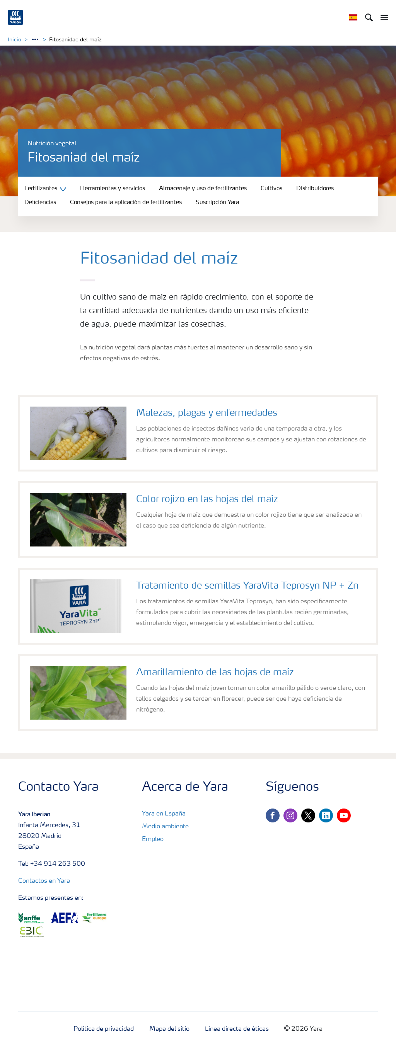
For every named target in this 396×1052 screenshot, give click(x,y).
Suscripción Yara (217, 203)
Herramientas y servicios (112, 189)
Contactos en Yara (44, 881)
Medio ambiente (165, 827)
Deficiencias (40, 203)
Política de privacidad (103, 1029)
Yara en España (164, 814)
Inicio (14, 40)
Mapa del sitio (169, 1029)
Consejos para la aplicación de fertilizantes (126, 203)
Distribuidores (315, 189)
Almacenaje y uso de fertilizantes (203, 189)
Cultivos (271, 189)
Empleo (153, 839)
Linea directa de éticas (237, 1029)
